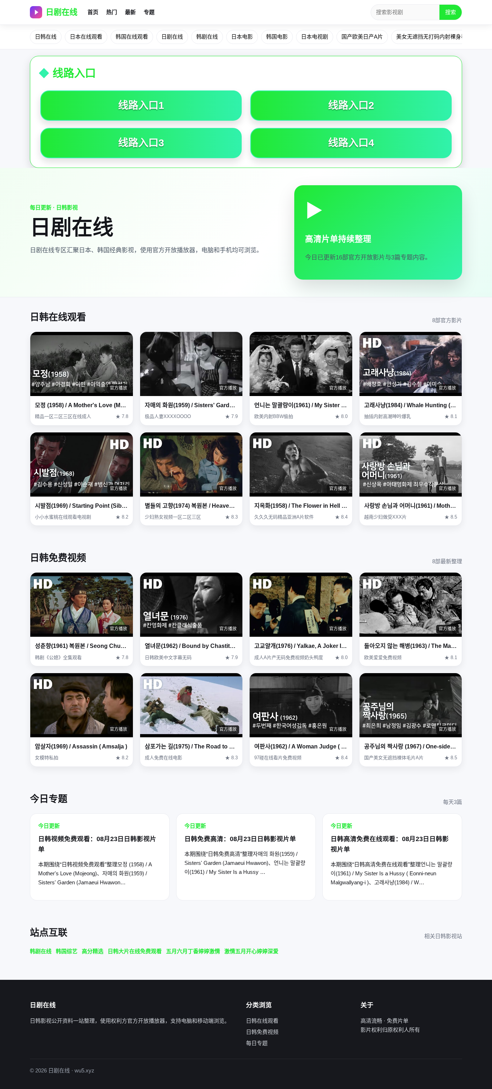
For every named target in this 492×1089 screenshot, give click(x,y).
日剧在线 (61, 12)
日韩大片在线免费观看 (135, 951)
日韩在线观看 (262, 1021)
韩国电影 (277, 37)
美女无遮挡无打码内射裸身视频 (434, 37)
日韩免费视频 (262, 1032)
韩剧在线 (207, 37)
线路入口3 (141, 142)
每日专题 (257, 1043)
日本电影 (242, 37)
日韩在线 (46, 37)
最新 (130, 12)
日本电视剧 (314, 37)
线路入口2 (351, 105)
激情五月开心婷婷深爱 (251, 951)
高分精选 (92, 951)
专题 (149, 12)
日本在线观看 (86, 37)
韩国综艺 (66, 951)
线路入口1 (141, 105)
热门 (111, 12)
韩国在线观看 (132, 37)
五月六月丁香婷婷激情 (193, 951)
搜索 (450, 12)
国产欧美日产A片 (362, 37)
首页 (93, 12)
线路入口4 (351, 142)
